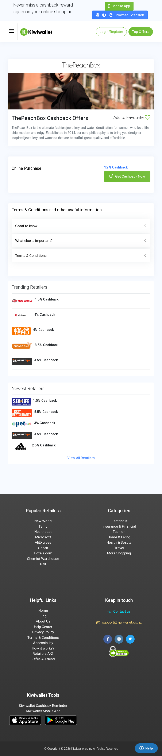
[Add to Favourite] (147, 117)
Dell (43, 564)
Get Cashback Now (130, 176)
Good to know (26, 226)
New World (43, 521)
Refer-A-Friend (43, 659)
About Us (43, 621)
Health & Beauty (119, 542)
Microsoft (43, 537)
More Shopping (119, 553)
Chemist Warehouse (43, 559)
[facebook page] (107, 639)
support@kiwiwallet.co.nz (122, 622)
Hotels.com (43, 553)
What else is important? (34, 241)
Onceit (43, 548)
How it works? (43, 648)
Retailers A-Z (43, 653)
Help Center (43, 627)
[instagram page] (119, 639)
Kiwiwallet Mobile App (43, 711)
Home (43, 610)
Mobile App (121, 6)
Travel (119, 548)
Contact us (122, 611)
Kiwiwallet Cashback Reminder (43, 705)
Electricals (119, 521)
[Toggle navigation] (11, 31)
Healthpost (43, 532)
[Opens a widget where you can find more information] (146, 748)
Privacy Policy (43, 632)
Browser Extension (129, 15)
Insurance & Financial (119, 526)
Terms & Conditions (31, 255)
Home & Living (119, 537)
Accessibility (43, 643)
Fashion (119, 532)
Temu (43, 526)
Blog (43, 616)
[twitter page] (130, 639)
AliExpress (43, 542)
